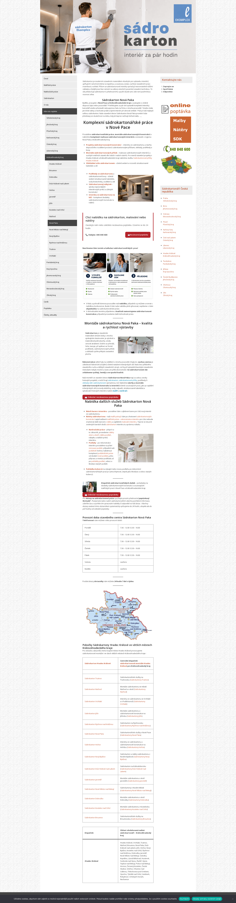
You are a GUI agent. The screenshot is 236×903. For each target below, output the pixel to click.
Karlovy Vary (168, 229)
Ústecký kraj (51, 144)
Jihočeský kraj (52, 124)
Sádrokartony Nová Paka (131, 735)
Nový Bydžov (54, 236)
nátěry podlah (105, 435)
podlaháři (93, 450)
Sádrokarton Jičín (91, 713)
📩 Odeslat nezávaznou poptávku (101, 397)
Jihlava (165, 269)
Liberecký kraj (52, 150)
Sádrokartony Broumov (141, 819)
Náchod (52, 216)
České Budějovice (170, 277)
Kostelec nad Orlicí (56, 210)
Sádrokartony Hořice (135, 747)
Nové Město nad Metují (58, 229)
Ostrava (166, 214)
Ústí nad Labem (169, 237)
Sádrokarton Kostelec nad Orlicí (97, 808)
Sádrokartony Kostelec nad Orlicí (134, 809)
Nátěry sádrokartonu (95, 416)
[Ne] (232, 899)
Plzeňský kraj (52, 131)
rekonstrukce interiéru (130, 419)
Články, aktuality (50, 315)
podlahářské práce (105, 453)
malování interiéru (129, 422)
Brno (165, 206)
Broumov (53, 170)
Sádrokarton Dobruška (94, 798)
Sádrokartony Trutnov (139, 680)
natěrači (123, 391)
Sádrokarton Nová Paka (94, 734)
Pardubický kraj (53, 262)
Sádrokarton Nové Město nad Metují (99, 789)
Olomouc (166, 285)
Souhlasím (184, 899)
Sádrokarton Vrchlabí (93, 701)
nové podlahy (103, 456)
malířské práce (113, 419)
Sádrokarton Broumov (94, 817)
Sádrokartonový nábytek (100, 184)
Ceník (46, 301)
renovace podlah (96, 448)
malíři (115, 391)
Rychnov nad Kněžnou (58, 242)
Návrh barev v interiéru (96, 411)
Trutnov (52, 249)
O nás (46, 105)
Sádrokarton (49, 98)
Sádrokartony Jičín (134, 716)
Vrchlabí (52, 256)
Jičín (50, 203)
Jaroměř (52, 196)
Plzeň (165, 222)
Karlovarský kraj (53, 137)
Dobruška (53, 177)
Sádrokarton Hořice (93, 744)
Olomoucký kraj (53, 282)
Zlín (164, 292)
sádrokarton (113, 380)
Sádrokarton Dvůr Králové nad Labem (100, 769)
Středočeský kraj (53, 118)
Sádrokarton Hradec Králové (98, 663)
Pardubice (167, 261)
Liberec (166, 245)
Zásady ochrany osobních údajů (207, 899)
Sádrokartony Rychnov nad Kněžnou (135, 725)
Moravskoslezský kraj (55, 288)
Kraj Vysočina (52, 269)
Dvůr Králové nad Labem (59, 183)
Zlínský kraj (51, 295)
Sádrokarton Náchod (93, 689)
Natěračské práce (51, 91)
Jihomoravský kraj (54, 275)
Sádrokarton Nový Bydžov (95, 756)
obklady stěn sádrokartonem (94, 383)
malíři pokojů (116, 416)
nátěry (109, 422)
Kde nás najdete (50, 111)
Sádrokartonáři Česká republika (175, 190)
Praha (165, 198)
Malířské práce (50, 85)
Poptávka (47, 308)
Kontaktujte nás (172, 79)
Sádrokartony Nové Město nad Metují (136, 790)
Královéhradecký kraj (55, 157)
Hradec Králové (55, 164)
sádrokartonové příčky (128, 380)
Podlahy (92, 443)
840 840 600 (101, 234)
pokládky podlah (98, 461)
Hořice (52, 190)
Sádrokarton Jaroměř (93, 779)
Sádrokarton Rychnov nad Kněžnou (99, 724)
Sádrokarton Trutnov (93, 678)
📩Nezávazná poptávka (138, 234)
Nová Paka (53, 223)
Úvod (46, 78)
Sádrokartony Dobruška (138, 800)
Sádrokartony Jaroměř (137, 781)
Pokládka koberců (94, 469)
